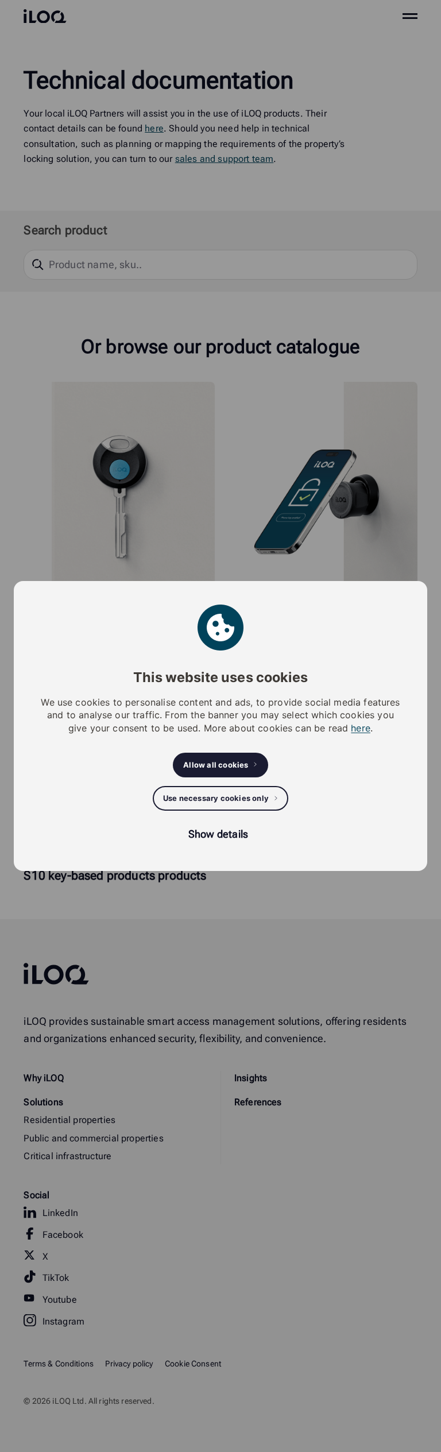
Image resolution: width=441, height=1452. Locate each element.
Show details (218, 834)
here (360, 728)
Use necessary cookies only (216, 798)
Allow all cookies (215, 764)
